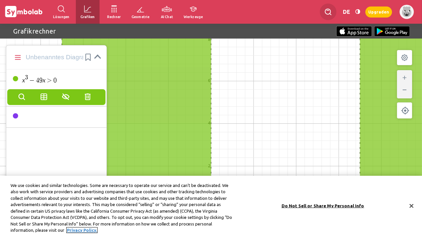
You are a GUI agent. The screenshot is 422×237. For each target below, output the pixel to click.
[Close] (411, 205)
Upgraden (378, 11)
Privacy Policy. (82, 230)
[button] (88, 57)
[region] (211, 206)
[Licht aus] (357, 11)
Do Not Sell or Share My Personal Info (323, 205)
